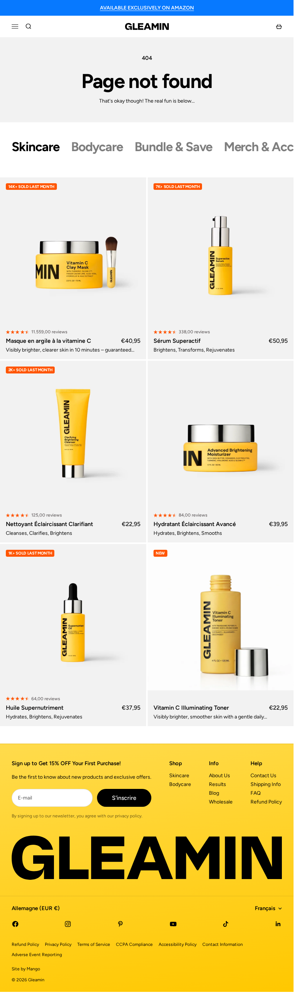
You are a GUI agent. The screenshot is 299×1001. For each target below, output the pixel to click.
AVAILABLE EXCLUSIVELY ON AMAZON (147, 8)
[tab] (35, 147)
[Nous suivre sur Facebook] (15, 924)
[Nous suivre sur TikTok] (225, 924)
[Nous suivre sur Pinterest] (120, 924)
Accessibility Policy (178, 944)
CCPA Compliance (134, 944)
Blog (214, 793)
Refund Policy (266, 802)
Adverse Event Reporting (37, 954)
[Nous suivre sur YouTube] (173, 924)
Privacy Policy (58, 944)
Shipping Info (266, 784)
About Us (219, 775)
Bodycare (180, 784)
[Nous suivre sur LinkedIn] (278, 924)
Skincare (179, 775)
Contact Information (222, 944)
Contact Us (263, 775)
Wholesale (221, 802)
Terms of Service (93, 944)
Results (217, 784)
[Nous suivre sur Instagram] (67, 924)
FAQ (256, 793)
